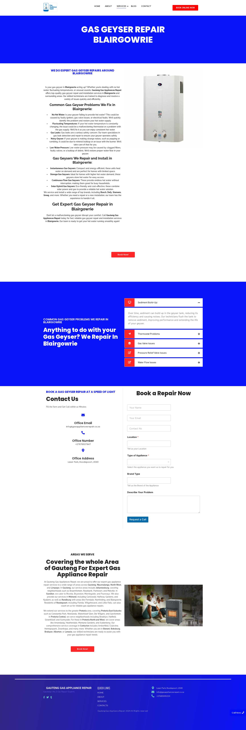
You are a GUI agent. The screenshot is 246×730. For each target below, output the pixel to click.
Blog (133, 6)
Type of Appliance (138, 455)
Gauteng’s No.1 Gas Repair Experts (59, 691)
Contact (146, 6)
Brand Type (133, 474)
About (108, 6)
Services (121, 6)
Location (133, 437)
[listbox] (149, 462)
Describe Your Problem (140, 492)
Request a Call (137, 519)
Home (97, 6)
